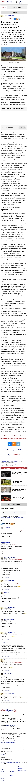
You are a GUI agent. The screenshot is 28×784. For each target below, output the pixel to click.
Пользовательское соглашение (8, 744)
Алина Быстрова (5, 542)
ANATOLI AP (4, 642)
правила (10, 438)
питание (21, 438)
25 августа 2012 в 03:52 (6, 530)
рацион (16, 438)
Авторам (11, 771)
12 (3, 19)
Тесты (2, 773)
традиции (4, 436)
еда (25, 438)
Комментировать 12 (14, 449)
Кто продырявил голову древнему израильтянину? (19, 474)
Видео (2, 780)
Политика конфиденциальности (8, 742)
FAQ (10, 769)
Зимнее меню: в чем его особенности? (19, 490)
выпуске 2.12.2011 (18, 464)
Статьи (2, 771)
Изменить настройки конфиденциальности (11, 762)
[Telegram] (19, 19)
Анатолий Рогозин (9, 619)
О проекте (11, 766)
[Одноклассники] (17, 19)
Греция (10, 436)
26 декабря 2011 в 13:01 (6, 544)
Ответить (7, 539)
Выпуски (3, 766)
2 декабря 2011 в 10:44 (6, 676)
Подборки (3, 769)
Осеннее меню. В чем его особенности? (18, 498)
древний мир (8, 435)
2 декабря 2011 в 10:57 (6, 645)
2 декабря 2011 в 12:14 (6, 662)
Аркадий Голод (8, 673)
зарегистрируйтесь (6, 517)
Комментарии (4, 776)
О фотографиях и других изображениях (10, 746)
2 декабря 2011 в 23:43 (6, 595)
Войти (20, 2)
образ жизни (16, 435)
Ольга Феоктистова (9, 580)
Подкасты (3, 778)
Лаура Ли (6, 592)
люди (18, 436)
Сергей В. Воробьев (9, 557)
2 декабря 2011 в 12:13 (6, 696)
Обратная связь (22, 770)
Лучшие (16, 512)
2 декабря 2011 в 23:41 (6, 621)
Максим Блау (7, 527)
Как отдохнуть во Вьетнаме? (17, 482)
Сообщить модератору (17, 530)
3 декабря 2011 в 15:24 (6, 559)
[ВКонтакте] (15, 19)
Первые (11, 512)
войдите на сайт (18, 517)
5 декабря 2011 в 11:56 (6, 583)
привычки (4, 438)
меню (14, 436)
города (23, 435)
